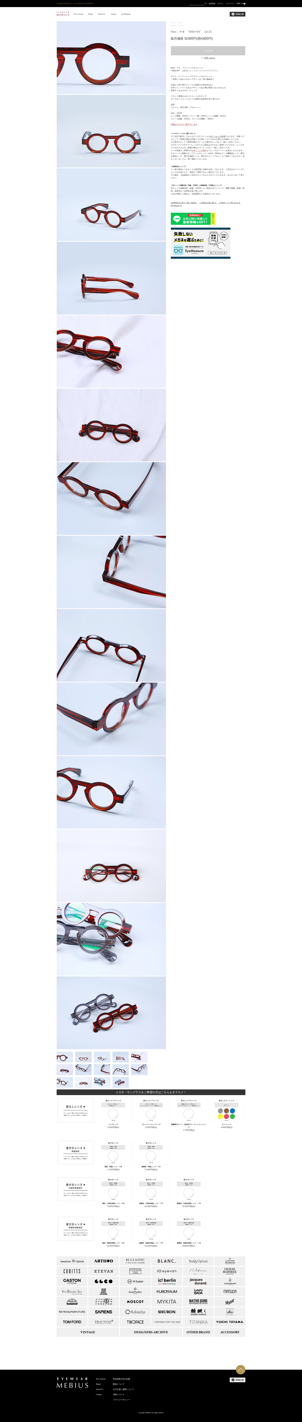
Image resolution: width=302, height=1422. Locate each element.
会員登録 (212, 3)
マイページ (230, 3)
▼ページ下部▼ (200, 150)
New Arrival (78, 14)
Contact (113, 14)
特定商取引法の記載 (121, 1379)
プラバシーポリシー (121, 1400)
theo (180, 22)
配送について (118, 1384)
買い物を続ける (176, 205)
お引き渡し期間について (123, 1389)
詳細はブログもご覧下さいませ (184, 124)
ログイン (221, 3)
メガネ (181, 25)
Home (173, 22)
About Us (101, 14)
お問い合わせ (209, 58)
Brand (90, 14)
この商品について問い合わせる (229, 203)
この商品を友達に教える (208, 203)
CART (240, 3)
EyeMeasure (126, 14)
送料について (118, 1394)
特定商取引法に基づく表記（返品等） (184, 203)
